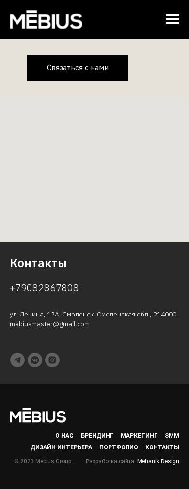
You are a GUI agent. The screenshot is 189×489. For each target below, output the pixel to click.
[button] (77, 68)
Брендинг (97, 435)
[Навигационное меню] (172, 19)
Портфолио (118, 447)
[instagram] (52, 360)
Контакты (162, 447)
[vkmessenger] (35, 360)
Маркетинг (139, 435)
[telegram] (17, 360)
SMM (172, 435)
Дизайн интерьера (61, 447)
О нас (64, 435)
